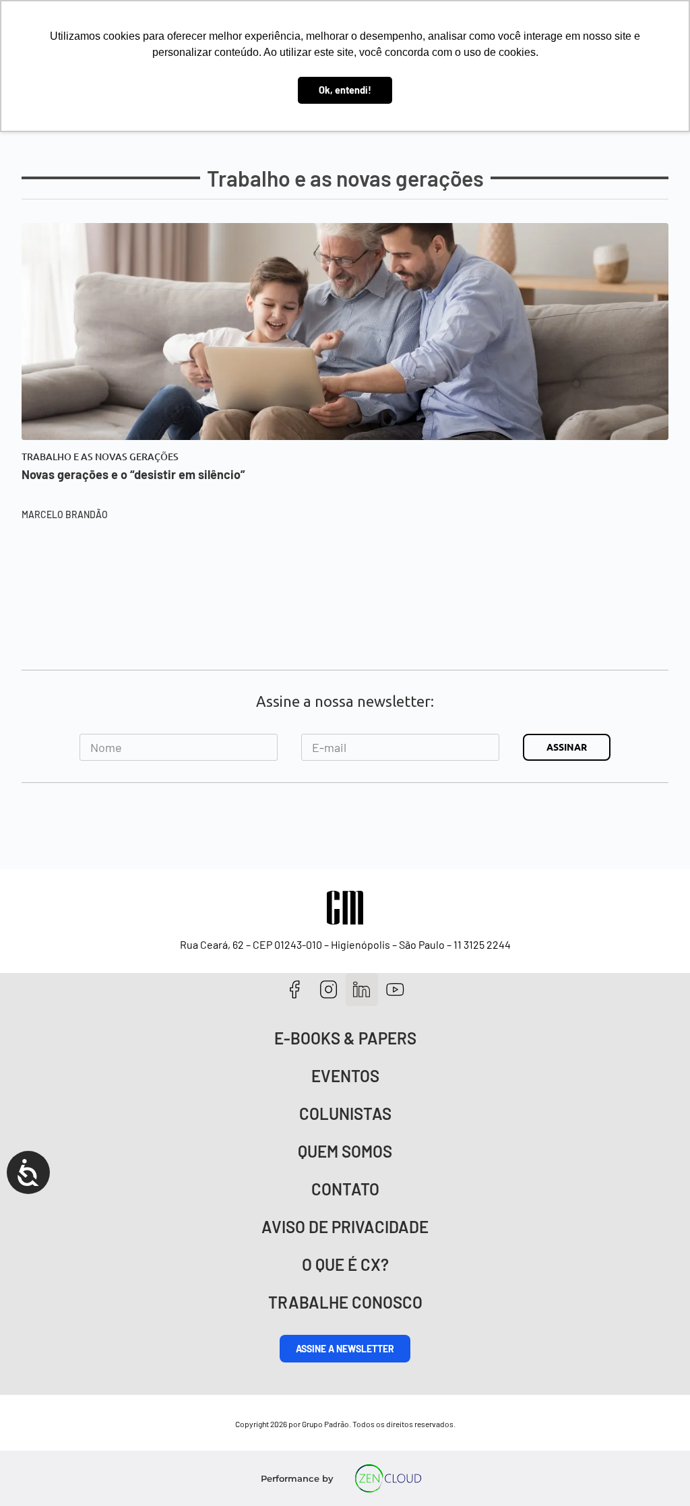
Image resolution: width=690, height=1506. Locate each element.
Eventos (345, 1076)
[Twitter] (362, 989)
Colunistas (345, 1113)
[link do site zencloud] (388, 1478)
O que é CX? (345, 1264)
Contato (345, 1189)
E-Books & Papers (345, 1038)
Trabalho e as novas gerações (100, 457)
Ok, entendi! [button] (345, 90)
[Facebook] (294, 989)
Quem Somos (345, 1151)
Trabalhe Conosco (345, 1302)
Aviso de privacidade (345, 1226)
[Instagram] (328, 989)
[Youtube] (395, 989)
